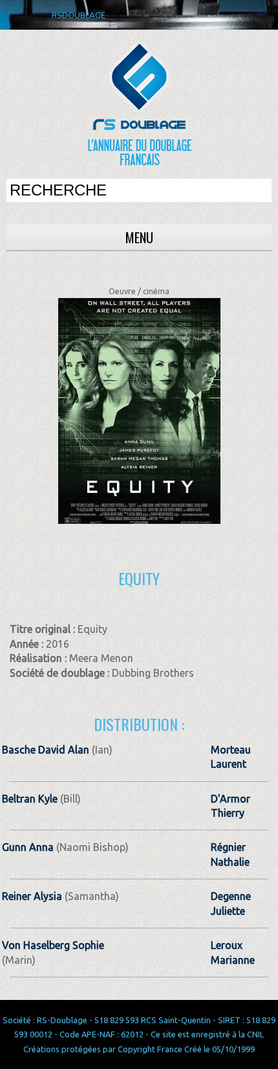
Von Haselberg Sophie (53, 945)
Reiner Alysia (32, 896)
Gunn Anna (28, 847)
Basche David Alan (45, 749)
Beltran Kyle (30, 798)
